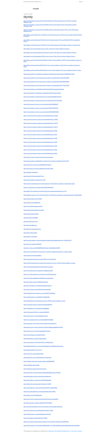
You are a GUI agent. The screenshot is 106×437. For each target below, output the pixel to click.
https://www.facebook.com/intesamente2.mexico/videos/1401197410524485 (43, 100)
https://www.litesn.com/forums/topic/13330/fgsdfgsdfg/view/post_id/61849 (42, 372)
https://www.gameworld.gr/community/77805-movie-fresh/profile (40, 259)
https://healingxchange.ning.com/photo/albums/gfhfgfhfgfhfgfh (39, 361)
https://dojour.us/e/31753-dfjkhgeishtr (33, 395)
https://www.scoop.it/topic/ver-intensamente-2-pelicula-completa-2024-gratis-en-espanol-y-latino (48, 251)
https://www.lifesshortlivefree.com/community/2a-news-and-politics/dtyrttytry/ (43, 406)
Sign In (81, 1)
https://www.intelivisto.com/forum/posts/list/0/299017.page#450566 (40, 387)
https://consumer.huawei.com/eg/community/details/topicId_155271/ (41, 127)
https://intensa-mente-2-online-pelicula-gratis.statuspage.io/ (38, 157)
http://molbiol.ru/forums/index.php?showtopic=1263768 (37, 384)
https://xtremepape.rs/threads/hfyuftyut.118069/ (35, 418)
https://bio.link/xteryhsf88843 (31, 217)
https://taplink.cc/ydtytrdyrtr (30, 236)
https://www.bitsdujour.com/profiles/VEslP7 (34, 335)
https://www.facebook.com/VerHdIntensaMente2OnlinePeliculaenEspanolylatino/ (44, 89)
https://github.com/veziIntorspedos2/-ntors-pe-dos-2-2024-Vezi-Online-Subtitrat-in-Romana (46, 48)
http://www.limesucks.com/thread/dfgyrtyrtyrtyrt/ (36, 316)
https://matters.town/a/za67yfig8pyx (33, 255)
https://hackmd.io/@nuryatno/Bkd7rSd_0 (34, 176)
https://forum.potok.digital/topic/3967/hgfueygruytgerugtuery (38, 278)
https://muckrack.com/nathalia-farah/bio (34, 353)
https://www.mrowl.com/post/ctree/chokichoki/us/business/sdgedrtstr (41, 399)
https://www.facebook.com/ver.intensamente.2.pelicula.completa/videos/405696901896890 (46, 81)
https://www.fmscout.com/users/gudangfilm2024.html (37, 331)
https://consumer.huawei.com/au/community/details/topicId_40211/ (40, 134)
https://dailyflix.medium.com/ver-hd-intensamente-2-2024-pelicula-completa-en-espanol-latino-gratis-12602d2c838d (53, 195)
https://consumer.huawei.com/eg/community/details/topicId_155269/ (41, 119)
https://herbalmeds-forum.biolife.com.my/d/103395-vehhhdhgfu (39, 293)
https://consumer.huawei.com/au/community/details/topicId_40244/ (40, 142)
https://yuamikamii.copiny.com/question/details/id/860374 (38, 304)
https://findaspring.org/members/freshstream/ (35, 368)
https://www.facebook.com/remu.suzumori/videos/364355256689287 (41, 104)
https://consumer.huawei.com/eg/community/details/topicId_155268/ (41, 115)
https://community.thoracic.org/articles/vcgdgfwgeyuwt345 (38, 270)
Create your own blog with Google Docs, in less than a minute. (65, 431)
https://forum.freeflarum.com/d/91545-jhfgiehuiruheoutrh (38, 285)
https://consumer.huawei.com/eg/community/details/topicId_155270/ (41, 123)
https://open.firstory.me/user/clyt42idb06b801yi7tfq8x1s (37, 164)
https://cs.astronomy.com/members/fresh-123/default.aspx (38, 342)
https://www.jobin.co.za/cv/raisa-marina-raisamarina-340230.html (40, 323)
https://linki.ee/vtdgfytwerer (30, 225)
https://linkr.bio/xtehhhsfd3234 (31, 214)
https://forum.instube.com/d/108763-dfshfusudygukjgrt (37, 289)
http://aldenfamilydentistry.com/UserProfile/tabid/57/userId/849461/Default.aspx (43, 346)
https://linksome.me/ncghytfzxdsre (32, 229)
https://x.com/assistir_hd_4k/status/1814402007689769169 (38, 187)
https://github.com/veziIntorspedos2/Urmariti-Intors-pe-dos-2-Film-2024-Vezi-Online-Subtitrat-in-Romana (50, 52)
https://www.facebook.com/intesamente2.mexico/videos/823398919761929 (42, 96)
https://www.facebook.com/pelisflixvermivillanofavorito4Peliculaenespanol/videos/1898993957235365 (49, 74)
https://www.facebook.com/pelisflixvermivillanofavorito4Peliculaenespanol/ (42, 93)
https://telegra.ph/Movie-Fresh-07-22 (33, 350)
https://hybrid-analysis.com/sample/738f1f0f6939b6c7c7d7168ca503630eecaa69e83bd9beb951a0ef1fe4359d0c (52, 425)
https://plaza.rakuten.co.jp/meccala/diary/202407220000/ (38, 403)
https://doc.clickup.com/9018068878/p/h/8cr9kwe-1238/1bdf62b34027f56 (42, 248)
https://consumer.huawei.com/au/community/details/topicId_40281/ (40, 153)
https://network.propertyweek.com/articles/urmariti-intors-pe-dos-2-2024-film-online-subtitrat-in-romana (49, 263)
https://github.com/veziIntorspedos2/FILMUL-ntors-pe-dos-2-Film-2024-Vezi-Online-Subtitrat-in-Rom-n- (50, 56)
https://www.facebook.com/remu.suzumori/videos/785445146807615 (41, 108)
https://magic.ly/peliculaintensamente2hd (34, 210)
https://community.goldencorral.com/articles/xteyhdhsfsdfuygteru (40, 274)
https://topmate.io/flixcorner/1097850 (33, 198)
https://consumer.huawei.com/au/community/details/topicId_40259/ (40, 149)
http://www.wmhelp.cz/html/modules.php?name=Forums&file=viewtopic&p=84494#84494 (46, 421)
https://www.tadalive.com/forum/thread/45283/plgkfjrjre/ (37, 380)
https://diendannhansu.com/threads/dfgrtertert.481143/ (37, 414)
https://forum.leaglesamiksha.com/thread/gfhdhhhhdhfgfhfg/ (38, 319)
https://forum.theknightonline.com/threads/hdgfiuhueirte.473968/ (39, 391)
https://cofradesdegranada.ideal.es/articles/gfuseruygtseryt (38, 266)
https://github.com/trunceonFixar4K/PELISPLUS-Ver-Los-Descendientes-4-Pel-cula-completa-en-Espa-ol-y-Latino (52, 70)
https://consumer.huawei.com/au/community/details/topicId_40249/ (40, 146)
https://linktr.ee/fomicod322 (30, 232)
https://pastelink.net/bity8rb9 (31, 172)
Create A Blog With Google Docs (32, 1)
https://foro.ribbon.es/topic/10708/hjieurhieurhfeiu (36, 282)
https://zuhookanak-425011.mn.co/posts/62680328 (36, 312)
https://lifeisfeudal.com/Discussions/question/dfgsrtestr (37, 376)
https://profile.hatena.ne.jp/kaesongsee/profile (35, 338)
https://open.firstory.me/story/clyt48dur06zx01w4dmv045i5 (38, 168)
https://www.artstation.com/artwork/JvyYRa (34, 180)
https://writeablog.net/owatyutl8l (31, 365)
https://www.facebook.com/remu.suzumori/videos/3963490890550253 (41, 112)
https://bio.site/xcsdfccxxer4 (31, 221)
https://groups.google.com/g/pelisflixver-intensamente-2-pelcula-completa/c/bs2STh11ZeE (46, 161)
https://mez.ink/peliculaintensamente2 (33, 206)
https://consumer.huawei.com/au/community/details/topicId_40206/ (40, 130)
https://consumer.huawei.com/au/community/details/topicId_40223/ (40, 138)
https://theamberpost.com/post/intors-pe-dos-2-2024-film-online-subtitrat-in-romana (44, 300)
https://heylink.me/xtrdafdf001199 (32, 202)
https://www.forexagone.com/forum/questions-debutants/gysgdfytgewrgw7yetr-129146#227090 (47, 240)
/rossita (36, 9)
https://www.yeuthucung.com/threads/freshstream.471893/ (38, 410)
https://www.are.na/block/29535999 (32, 244)
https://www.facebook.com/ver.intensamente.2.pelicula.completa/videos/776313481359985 (46, 78)
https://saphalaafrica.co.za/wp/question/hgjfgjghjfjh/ (36, 308)
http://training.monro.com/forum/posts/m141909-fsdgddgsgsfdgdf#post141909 (43, 327)
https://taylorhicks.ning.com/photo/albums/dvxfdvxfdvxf (37, 357)
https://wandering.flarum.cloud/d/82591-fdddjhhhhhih (37, 297)
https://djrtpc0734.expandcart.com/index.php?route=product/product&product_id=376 (45, 191)
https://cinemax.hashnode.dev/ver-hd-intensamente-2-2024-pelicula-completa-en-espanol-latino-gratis (49, 183)
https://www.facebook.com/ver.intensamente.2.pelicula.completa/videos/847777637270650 (46, 85)
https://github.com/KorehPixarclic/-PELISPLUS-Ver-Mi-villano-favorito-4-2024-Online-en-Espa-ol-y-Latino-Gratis (52, 45)
